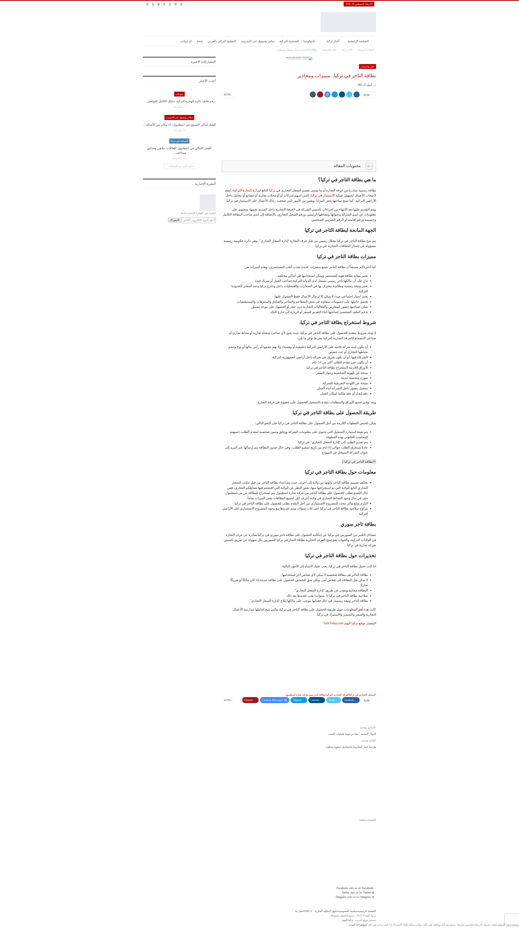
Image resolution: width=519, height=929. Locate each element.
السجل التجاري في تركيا (362, 694)
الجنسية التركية (289, 41)
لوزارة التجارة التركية (247, 190)
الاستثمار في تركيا (323, 195)
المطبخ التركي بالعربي (222, 41)
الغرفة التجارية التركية (337, 694)
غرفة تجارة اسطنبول (296, 694)
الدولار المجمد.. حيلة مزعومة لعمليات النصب (352, 733)
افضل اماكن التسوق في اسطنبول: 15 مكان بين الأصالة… (179, 124)
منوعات (179, 94)
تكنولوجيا (309, 41)
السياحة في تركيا (179, 140)
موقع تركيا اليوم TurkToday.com (344, 623)
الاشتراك (174, 220)
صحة (200, 41)
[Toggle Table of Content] (367, 166)
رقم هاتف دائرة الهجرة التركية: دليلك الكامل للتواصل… (179, 101)
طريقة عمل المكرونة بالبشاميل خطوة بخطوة (351, 746)
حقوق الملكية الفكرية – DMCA (321, 911)
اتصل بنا (299, 911)
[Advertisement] (299, 129)
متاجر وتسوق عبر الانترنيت (258, 41)
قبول (364, 924)
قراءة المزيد (355, 924)
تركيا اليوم (347, 920)
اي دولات (186, 41)
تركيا (272, 190)
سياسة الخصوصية (348, 911)
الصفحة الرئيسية (358, 41)
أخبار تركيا (333, 41)
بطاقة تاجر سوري (317, 694)
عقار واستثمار (367, 66)
